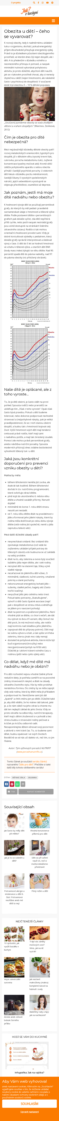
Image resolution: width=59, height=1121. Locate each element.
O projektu (16, 2)
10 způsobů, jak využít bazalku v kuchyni (11, 946)
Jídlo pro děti (26, 764)
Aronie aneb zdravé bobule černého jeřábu (13, 1020)
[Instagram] (42, 2)
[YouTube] (47, 2)
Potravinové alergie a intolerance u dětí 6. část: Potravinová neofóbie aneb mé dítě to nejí (14, 897)
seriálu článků (40, 761)
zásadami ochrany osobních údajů (26, 1094)
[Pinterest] (52, 2)
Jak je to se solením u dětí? (14, 859)
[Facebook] (38, 2)
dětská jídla (18, 777)
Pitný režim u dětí (40, 891)
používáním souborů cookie (16, 1097)
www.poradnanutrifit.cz (29, 751)
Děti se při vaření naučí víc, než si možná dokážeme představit (39, 862)
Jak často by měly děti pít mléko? (14, 832)
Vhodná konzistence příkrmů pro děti (39, 832)
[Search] (34, 2)
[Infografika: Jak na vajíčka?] (27, 1055)
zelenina (32, 777)
